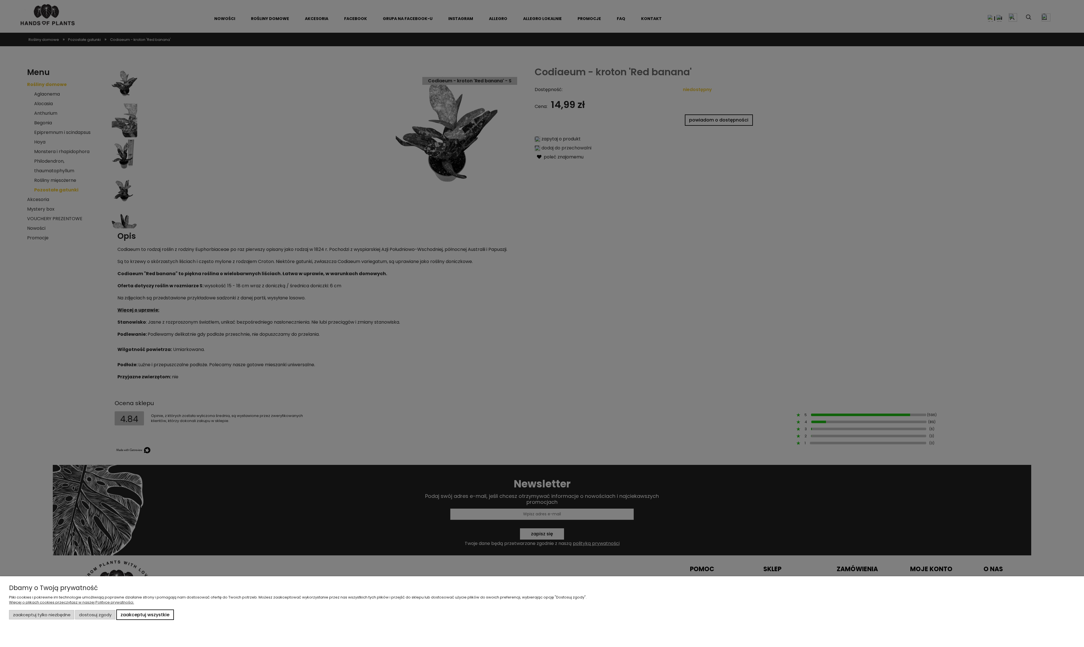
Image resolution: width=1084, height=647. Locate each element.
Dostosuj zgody (95, 615)
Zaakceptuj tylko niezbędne (42, 615)
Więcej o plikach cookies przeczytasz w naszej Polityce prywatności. (71, 602)
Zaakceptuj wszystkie (145, 614)
